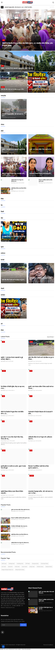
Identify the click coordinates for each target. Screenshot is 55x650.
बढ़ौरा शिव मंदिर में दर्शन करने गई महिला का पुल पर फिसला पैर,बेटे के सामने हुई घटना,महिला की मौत (19, 7)
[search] (53, 2)
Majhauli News (49, 566)
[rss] (2, 632)
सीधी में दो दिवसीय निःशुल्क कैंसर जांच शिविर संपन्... (13, 173)
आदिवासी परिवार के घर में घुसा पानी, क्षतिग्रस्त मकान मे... (40, 438)
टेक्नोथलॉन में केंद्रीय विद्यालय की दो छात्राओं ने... (40, 173)
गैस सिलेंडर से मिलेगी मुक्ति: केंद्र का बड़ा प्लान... (13, 315)
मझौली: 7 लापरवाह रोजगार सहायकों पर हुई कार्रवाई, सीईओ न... (12, 358)
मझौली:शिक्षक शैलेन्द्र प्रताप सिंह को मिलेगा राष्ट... (18, 188)
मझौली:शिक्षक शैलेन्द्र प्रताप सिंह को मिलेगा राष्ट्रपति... (12, 492)
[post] (27, 30)
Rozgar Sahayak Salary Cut (7, 569)
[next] (53, 7)
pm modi (4, 566)
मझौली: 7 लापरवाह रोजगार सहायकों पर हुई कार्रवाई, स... (13, 150)
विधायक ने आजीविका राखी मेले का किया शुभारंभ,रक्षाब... (45, 180)
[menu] (2, 2)
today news (32, 566)
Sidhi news (4, 563)
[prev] (51, 7)
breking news (11, 563)
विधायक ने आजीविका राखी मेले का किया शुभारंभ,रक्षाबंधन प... (38, 467)
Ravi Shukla (4, 47)
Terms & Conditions (48, 644)
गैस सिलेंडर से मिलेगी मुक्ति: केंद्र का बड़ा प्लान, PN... (40, 89)
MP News (28, 563)
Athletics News (40, 566)
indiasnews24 (4, 117)
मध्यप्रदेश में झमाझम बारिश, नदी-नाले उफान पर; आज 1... (12, 115)
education (10, 566)
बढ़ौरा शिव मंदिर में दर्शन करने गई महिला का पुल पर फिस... (13, 89)
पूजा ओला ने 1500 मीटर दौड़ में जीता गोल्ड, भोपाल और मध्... (12, 438)
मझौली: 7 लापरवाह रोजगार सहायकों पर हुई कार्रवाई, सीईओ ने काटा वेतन (17, 68)
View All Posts (50, 337)
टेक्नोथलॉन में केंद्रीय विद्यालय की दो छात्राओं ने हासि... (40, 412)
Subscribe (23, 624)
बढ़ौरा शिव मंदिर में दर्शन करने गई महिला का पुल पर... (13, 280)
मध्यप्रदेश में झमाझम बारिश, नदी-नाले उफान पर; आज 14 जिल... (40, 492)
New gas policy (35, 563)
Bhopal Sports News (20, 569)
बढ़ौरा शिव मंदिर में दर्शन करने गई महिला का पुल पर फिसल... (41, 358)
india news (17, 566)
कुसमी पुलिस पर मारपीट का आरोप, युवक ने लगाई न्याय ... (40, 279)
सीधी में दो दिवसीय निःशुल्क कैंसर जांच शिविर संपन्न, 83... (12, 412)
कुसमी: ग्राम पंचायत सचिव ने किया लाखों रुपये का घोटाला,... (40, 387)
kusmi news (24, 566)
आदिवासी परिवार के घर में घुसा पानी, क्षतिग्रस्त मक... (17, 180)
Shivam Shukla (4, 239)
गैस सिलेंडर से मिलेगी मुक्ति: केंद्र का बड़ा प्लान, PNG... (13, 387)
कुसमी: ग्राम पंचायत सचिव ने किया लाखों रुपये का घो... (40, 150)
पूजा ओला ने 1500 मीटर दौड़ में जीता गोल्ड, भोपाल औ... (13, 237)
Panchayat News (44, 563)
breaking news (20, 563)
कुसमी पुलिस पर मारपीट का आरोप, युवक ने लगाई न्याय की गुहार (13, 467)
